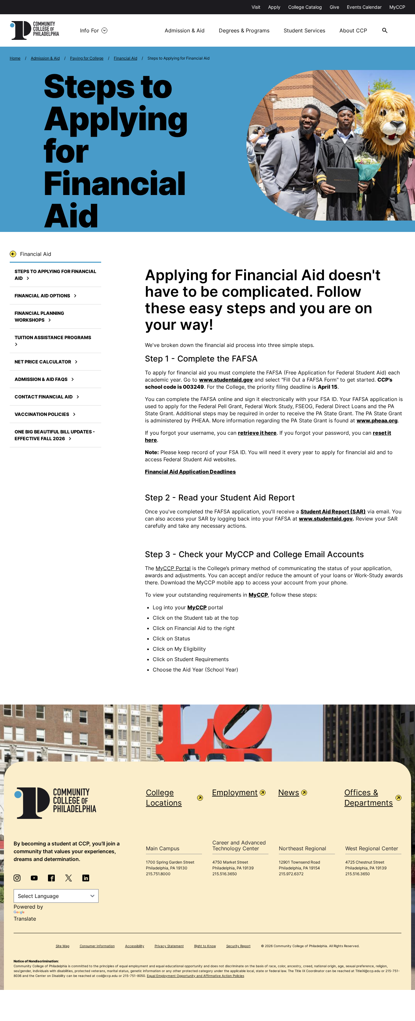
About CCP (353, 30)
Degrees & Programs (244, 30)
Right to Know (205, 946)
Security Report (238, 946)
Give (334, 7)
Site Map (62, 946)
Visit (256, 7)
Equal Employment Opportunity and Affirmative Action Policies (195, 976)
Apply (274, 7)
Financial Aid (125, 58)
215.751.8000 (158, 873)
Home (15, 58)
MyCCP (397, 7)
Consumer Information (97, 946)
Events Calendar (364, 7)
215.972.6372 (291, 873)
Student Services (304, 30)
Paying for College (86, 58)
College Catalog (305, 7)
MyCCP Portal (173, 568)
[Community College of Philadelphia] (34, 30)
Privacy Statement (169, 946)
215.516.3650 (224, 873)
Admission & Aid (185, 30)
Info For (89, 30)
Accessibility (134, 946)
